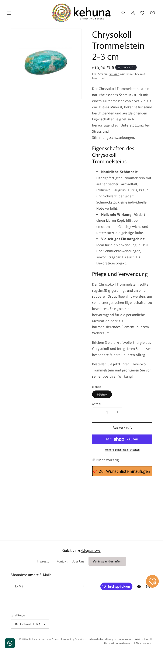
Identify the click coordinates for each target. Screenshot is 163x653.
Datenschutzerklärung (101, 639)
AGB (136, 643)
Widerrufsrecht (143, 639)
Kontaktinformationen (117, 643)
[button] (9, 13)
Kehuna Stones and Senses (44, 639)
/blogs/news (91, 550)
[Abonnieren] (82, 586)
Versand (114, 74)
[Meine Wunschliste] (142, 13)
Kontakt (61, 561)
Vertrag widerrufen (107, 561)
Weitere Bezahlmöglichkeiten (122, 449)
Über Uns (78, 561)
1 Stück (104, 395)
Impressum (44, 561)
